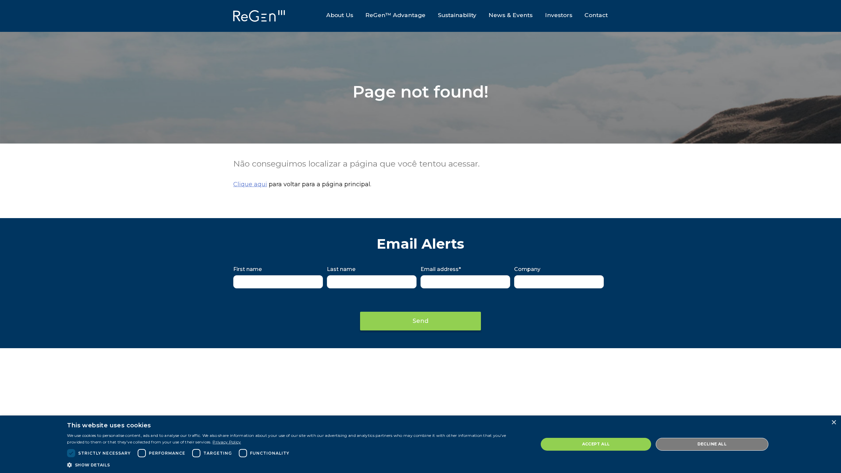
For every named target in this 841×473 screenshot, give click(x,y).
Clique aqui (250, 184)
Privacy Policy (227, 441)
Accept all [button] (596, 443)
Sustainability (457, 14)
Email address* (440, 269)
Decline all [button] (712, 443)
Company (527, 269)
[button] (295, 464)
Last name (341, 269)
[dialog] (420, 444)
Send (420, 321)
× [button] (833, 422)
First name (247, 269)
